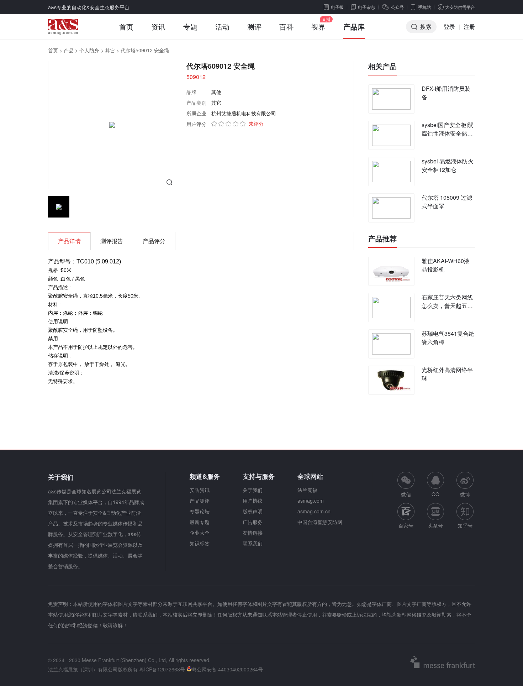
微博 (465, 494)
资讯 (158, 26)
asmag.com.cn (314, 511)
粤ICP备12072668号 (162, 669)
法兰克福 (307, 489)
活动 (222, 26)
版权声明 (253, 511)
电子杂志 (366, 7)
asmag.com (310, 500)
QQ (435, 494)
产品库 (354, 26)
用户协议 (253, 500)
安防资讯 (200, 489)
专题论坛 (200, 511)
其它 (110, 50)
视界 (318, 26)
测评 (254, 26)
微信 (405, 485)
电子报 (337, 7)
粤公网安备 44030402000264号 (227, 669)
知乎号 (465, 525)
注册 (469, 26)
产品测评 (200, 500)
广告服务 (253, 521)
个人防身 (89, 50)
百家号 (405, 525)
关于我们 (253, 489)
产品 (69, 50)
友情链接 (253, 532)
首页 (126, 26)
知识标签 (200, 543)
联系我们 (253, 543)
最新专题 (200, 521)
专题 (190, 26)
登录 (449, 26)
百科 (286, 26)
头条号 (435, 525)
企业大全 (200, 532)
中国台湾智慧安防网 (319, 521)
